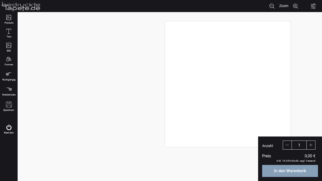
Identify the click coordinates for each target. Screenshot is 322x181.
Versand (310, 160)
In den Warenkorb (290, 170)
